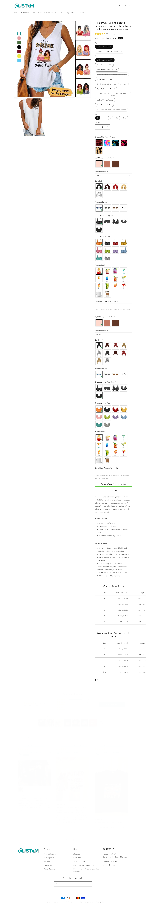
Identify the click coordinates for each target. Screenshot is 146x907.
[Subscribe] (89, 883)
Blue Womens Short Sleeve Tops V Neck (112, 110)
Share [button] (99, 680)
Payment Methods (50, 854)
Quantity (97, 123)
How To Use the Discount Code (84, 865)
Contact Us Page (121, 857)
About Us (76, 854)
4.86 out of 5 (40, 703)
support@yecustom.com (112, 865)
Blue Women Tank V (104, 105)
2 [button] (70, 840)
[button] (26, 12)
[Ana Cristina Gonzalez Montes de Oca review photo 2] (20, 789)
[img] (23, 749)
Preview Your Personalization (113, 484)
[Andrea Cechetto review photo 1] (111, 786)
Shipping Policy (49, 858)
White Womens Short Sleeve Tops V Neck (113, 74)
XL (117, 118)
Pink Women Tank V (104, 65)
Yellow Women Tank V (105, 100)
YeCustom (49, 902)
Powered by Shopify (57, 902)
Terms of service (49, 869)
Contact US (77, 858)
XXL (124, 118)
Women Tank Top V (104, 47)
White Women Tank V (104, 60)
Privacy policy (48, 865)
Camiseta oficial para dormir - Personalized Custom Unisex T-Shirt (31, 747)
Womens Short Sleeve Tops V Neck (109, 51)
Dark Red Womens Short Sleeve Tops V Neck (113, 95)
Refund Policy (48, 861)
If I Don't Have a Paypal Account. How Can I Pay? (86, 870)
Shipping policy (100, 902)
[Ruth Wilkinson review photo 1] (73, 779)
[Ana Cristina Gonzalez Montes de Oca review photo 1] (34, 772)
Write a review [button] (111, 704)
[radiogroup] (113, 146)
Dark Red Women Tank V (106, 89)
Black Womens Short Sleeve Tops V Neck (113, 84)
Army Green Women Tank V (107, 70)
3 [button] (73, 840)
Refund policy (68, 902)
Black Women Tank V (104, 79)
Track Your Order (79, 861)
